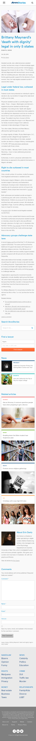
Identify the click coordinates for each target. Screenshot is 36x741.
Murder (22, 681)
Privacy (4, 681)
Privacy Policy (15, 718)
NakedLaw (6, 655)
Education (24, 665)
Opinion (5, 662)
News (10, 50)
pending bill (6, 210)
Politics (22, 662)
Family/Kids (24, 690)
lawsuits (31, 269)
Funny (4, 665)
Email (3, 611)
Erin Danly (6, 57)
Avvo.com (5, 722)
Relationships (26, 687)
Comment (5, 579)
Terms (13, 725)
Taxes (4, 697)
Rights (4, 50)
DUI (21, 674)
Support (14, 722)
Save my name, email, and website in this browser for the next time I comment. (17, 630)
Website (3, 619)
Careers (29, 722)
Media (22, 722)
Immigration (6, 678)
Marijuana (6, 674)
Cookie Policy (24, 718)
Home (2, 642)
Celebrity (23, 658)
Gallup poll (10, 242)
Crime (22, 671)
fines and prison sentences (19, 144)
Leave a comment (6, 317)
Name (3, 604)
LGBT (21, 697)
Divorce (22, 694)
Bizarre (4, 658)
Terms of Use (23, 717)
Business (5, 694)
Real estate (6, 690)
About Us (5, 725)
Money (4, 687)
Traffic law (24, 678)
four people (16, 226)
